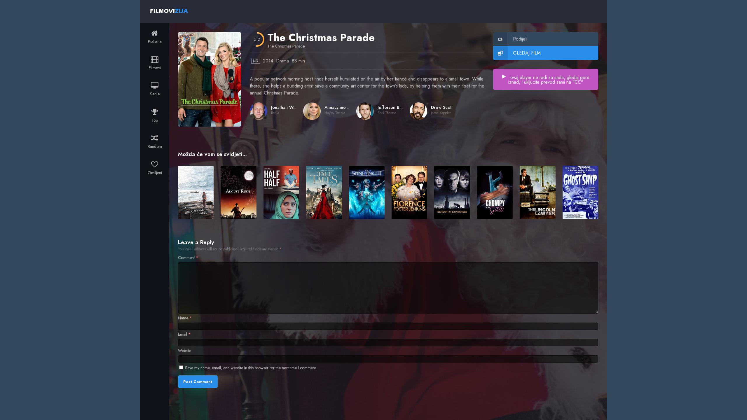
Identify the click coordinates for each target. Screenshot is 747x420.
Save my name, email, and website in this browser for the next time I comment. (251, 368)
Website (184, 351)
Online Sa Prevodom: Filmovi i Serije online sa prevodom (169, 11)
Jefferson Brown (393, 107)
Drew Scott (442, 107)
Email (184, 334)
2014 (268, 60)
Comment (188, 257)
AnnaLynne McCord (344, 107)
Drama (282, 60)
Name (185, 318)
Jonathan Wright (286, 107)
